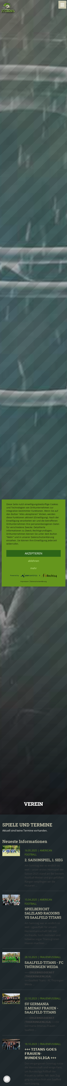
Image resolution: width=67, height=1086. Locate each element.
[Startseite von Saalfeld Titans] (8, 7)
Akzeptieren (33, 553)
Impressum (24, 581)
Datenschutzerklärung (38, 581)
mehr (33, 568)
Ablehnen (33, 561)
